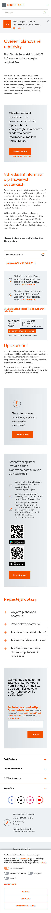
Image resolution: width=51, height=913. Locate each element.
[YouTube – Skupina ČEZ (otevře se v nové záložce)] (39, 800)
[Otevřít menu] (46, 4)
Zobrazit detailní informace (21, 331)
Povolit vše (25, 892)
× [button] (47, 20)
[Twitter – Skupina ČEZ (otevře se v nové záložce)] (21, 800)
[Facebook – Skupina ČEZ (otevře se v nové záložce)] (11, 800)
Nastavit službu (20, 151)
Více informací (9, 884)
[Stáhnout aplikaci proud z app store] (17, 555)
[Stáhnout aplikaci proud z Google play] (17, 534)
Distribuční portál (14, 716)
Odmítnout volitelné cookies (25, 906)
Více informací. (29, 284)
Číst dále (43, 863)
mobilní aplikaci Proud (32, 713)
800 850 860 (13, 718)
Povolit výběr (25, 899)
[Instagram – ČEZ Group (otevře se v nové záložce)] (30, 800)
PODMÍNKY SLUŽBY (22, 156)
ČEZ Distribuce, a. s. (22, 859)
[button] (25, 614)
